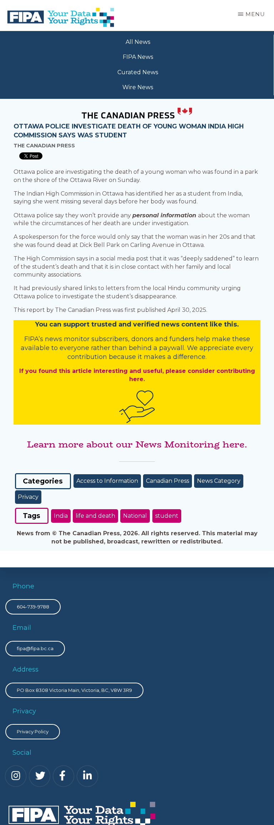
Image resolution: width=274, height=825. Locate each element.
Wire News (137, 87)
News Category (218, 480)
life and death (95, 515)
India (61, 515)
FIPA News (138, 57)
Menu (255, 14)
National (135, 515)
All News (138, 42)
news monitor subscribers (86, 339)
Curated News (137, 72)
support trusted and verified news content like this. (151, 324)
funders (182, 339)
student (166, 515)
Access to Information (107, 480)
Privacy (28, 497)
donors (142, 339)
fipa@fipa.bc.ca (35, 648)
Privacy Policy (33, 731)
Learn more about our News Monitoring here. (137, 444)
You (41, 324)
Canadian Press (167, 480)
